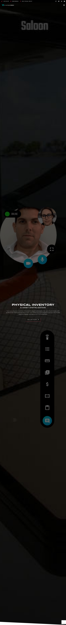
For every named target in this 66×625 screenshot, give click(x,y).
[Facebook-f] (56, 1)
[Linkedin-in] (62, 1)
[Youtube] (64, 1)
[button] (64, 5)
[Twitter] (59, 1)
